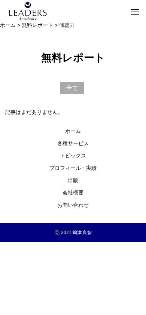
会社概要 (73, 193)
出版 (73, 180)
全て (72, 87)
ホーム (73, 131)
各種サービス (73, 143)
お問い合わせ (73, 205)
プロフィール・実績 (73, 168)
